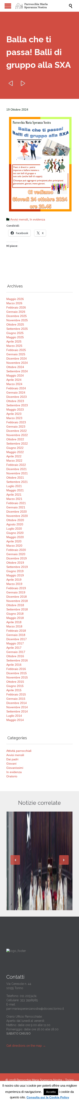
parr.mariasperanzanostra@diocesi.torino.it (35, 1008)
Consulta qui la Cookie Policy (48, 1097)
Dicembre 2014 (16, 703)
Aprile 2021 (13, 494)
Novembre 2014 (17, 707)
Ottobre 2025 (15, 324)
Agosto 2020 (14, 524)
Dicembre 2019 (16, 558)
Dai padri (12, 759)
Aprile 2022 (13, 456)
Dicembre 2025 (16, 316)
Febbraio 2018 (16, 630)
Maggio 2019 (15, 575)
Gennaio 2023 (15, 426)
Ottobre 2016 (15, 656)
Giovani (11, 763)
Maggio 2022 (15, 452)
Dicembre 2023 (16, 396)
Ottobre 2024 (15, 367)
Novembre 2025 (17, 320)
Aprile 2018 (13, 622)
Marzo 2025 (14, 345)
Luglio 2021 (14, 486)
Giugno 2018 (15, 613)
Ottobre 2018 (15, 605)
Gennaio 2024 (15, 392)
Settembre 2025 (17, 328)
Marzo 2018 (14, 626)
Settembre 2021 (17, 481)
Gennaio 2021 (15, 507)
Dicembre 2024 (16, 358)
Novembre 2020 (17, 516)
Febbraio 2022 (16, 464)
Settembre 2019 (17, 567)
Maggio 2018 (15, 618)
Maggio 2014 (15, 720)
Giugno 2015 (15, 686)
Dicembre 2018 (16, 596)
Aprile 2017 (13, 647)
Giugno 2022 (15, 447)
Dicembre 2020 (16, 511)
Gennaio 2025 (15, 354)
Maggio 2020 (15, 537)
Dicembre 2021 (16, 469)
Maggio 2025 (15, 337)
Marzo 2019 (14, 584)
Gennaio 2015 (15, 698)
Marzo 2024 (14, 384)
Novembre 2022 (17, 435)
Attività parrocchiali (18, 750)
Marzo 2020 (14, 545)
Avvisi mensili (19, 219)
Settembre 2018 (17, 609)
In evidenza (37, 219)
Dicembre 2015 (16, 673)
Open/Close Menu (8, 6)
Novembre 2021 (17, 473)
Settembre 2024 (17, 371)
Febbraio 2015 (16, 694)
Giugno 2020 (15, 533)
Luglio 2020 (14, 528)
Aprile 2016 (13, 664)
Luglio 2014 (14, 715)
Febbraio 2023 (16, 422)
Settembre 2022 (17, 443)
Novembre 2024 (17, 362)
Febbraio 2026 (16, 307)
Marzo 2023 (14, 418)
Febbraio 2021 (16, 503)
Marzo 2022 (14, 460)
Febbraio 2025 (16, 350)
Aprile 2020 (13, 541)
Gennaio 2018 (15, 635)
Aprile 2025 (13, 341)
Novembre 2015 (17, 677)
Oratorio (11, 776)
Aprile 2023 (13, 413)
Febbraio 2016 (16, 669)
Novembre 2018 (17, 601)
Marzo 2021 (14, 499)
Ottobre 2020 (15, 520)
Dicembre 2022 (16, 430)
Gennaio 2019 (15, 592)
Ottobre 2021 (15, 477)
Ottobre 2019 (15, 562)
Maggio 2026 (15, 299)
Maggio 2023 (15, 409)
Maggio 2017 (15, 643)
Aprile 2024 (13, 379)
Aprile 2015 (13, 690)
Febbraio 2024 (16, 388)
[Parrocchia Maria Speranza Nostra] (41, 6)
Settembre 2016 (17, 660)
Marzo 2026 (14, 303)
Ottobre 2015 (15, 681)
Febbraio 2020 (16, 550)
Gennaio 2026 (15, 311)
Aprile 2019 (13, 579)
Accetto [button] (51, 1091)
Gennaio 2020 (15, 554)
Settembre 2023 (17, 405)
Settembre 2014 (17, 711)
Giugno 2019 (15, 571)
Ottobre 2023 (15, 401)
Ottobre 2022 (15, 439)
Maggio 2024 (15, 375)
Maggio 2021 (15, 490)
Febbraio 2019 (16, 588)
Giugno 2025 (15, 333)
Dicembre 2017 (16, 639)
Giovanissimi (14, 767)
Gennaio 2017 (15, 652)
